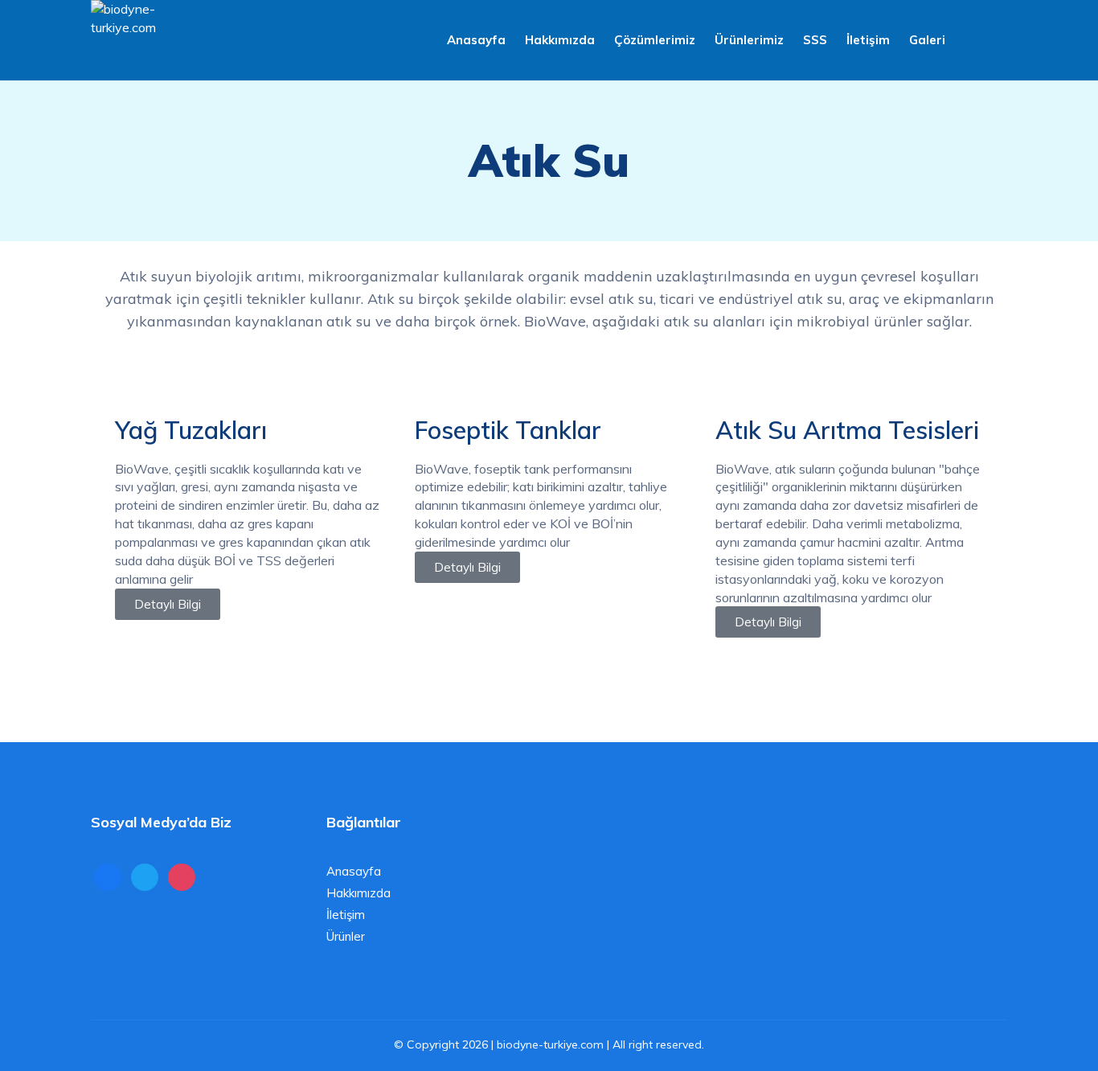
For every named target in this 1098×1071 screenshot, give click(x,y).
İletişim (868, 39)
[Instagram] (181, 876)
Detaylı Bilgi (167, 604)
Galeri (927, 39)
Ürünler (345, 936)
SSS (815, 39)
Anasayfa (476, 39)
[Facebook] (107, 876)
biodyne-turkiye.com (550, 1044)
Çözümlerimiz (654, 39)
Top (1060, 1033)
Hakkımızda (560, 39)
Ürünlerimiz (749, 39)
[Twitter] (144, 876)
